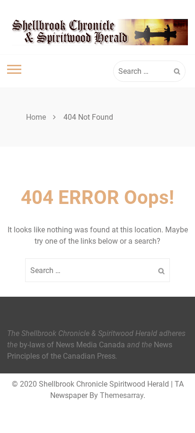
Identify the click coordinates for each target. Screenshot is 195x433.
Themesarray (121, 395)
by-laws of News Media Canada (72, 344)
